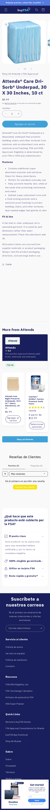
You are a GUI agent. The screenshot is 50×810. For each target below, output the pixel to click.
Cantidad (6, 108)
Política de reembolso (16, 660)
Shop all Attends (25, 439)
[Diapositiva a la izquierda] (19, 69)
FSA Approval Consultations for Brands (25, 728)
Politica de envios (14, 647)
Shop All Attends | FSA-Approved (20, 73)
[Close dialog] (47, 781)
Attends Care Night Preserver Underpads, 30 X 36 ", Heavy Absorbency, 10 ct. (13, 402)
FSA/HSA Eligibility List (17, 684)
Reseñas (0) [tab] (13, 466)
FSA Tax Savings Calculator (19, 691)
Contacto (10, 666)
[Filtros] (5, 474)
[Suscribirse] (41, 628)
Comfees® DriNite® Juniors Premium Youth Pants (36, 400)
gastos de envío (10, 103)
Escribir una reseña (25, 487)
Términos (10, 772)
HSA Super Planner (15, 703)
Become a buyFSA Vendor (18, 722)
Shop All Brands (13, 741)
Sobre (8, 759)
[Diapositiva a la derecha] (31, 69)
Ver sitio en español (15, 653)
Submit (37, 800)
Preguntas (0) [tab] (36, 466)
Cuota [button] (9, 264)
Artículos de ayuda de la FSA (19, 697)
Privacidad (11, 765)
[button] (6, 10)
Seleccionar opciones (37, 425)
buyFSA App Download (17, 734)
